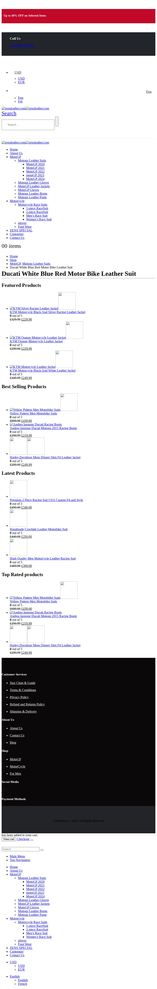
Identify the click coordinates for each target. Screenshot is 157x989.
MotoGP (15, 157)
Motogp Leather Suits (32, 160)
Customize (17, 234)
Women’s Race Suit (39, 219)
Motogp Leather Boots (32, 193)
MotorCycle (17, 766)
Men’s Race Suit (36, 215)
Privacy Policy (19, 697)
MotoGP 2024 (35, 179)
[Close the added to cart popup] (31, 840)
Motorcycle (17, 201)
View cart (8, 839)
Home (14, 149)
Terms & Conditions (23, 690)
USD (18, 72)
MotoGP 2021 (35, 168)
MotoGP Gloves (28, 190)
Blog (13, 742)
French (22, 984)
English (15, 976)
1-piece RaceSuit (37, 208)
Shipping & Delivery (23, 711)
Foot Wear (24, 226)
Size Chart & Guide (22, 683)
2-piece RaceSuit (37, 212)
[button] (9, 113)
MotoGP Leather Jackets (34, 186)
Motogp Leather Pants (32, 197)
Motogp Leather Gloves (33, 182)
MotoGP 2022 (35, 171)
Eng (148, 91)
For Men (15, 773)
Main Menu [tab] (17, 856)
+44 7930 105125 (22, 45)
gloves (22, 223)
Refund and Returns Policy (27, 704)
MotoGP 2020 (35, 164)
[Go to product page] (82, 301)
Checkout (23, 839)
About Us (16, 153)
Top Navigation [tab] (20, 860)
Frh (20, 101)
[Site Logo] (25, 108)
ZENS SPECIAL (21, 230)
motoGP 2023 (35, 175)
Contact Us (17, 237)
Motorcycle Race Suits (32, 204)
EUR (21, 82)
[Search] (56, 121)
